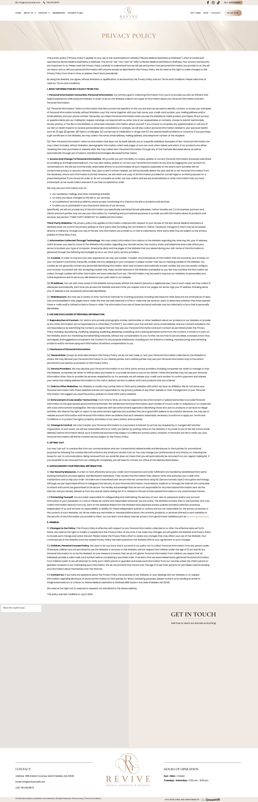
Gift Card (195, 13)
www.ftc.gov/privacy (198, 516)
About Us (28, 13)
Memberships (59, 13)
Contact (216, 13)
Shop (206, 13)
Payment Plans (75, 13)
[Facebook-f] (207, 2)
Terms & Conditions (93, 798)
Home (18, 13)
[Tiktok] (218, 2)
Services (43, 13)
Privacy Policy (78, 798)
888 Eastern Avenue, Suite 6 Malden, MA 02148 (50, 776)
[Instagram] (213, 2)
